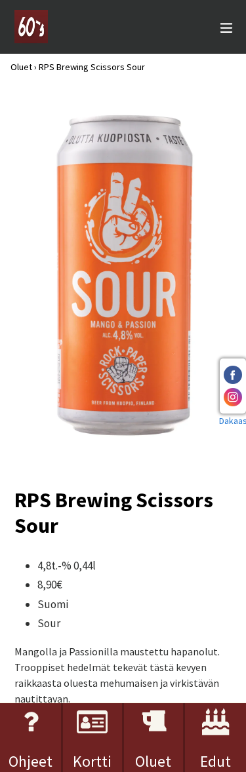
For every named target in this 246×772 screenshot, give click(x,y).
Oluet (21, 67)
